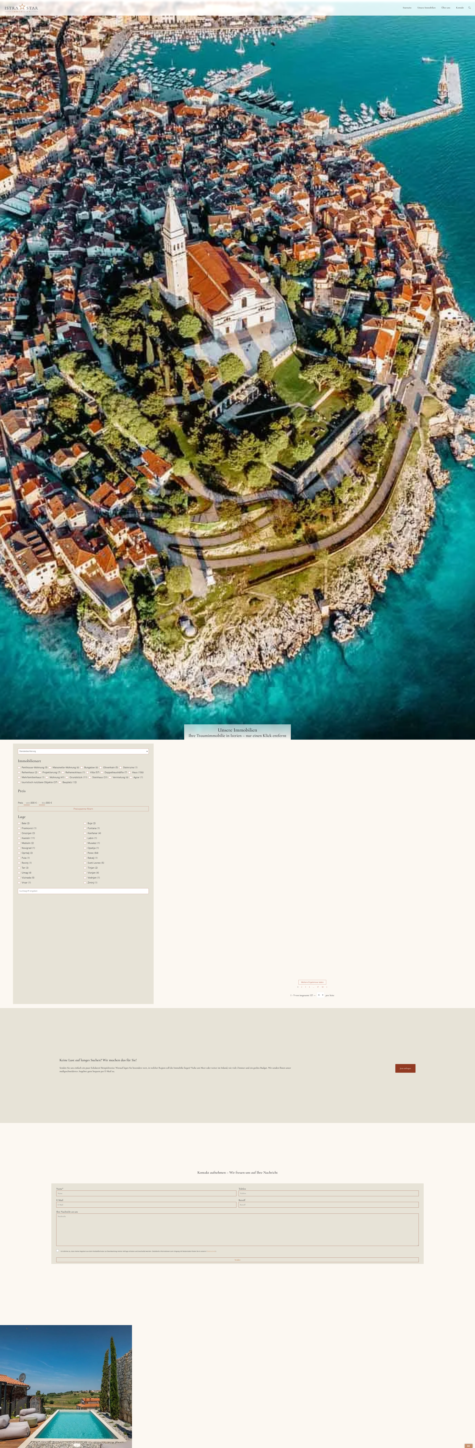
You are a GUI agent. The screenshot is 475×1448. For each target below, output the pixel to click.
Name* (59, 1188)
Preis (22, 790)
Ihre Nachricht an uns (67, 1211)
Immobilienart (29, 760)
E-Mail (59, 1200)
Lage (21, 816)
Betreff (242, 1200)
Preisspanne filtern (83, 809)
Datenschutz (211, 1251)
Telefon (242, 1188)
